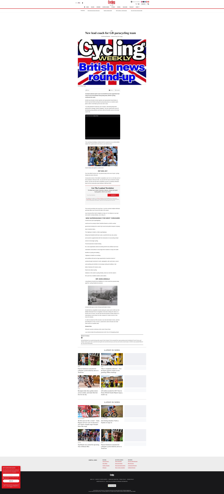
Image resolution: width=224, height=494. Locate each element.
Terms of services (100, 198)
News (87, 7)
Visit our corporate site (127, 490)
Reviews (98, 7)
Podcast (132, 7)
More (137, 7)
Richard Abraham (106, 36)
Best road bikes (118, 461)
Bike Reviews (131, 463)
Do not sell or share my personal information (116, 481)
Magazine (125, 7)
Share (88, 90)
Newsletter (118, 90)
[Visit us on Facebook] (145, 1)
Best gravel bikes (118, 463)
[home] (84, 7)
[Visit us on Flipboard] (148, 1)
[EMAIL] (82, 337)
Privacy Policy (15, 485)
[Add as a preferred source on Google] (112, 485)
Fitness (113, 7)
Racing (92, 7)
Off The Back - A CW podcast (121, 10)
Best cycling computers (120, 467)
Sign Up (11, 481)
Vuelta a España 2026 (108, 10)
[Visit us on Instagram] (141, 1)
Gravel (119, 7)
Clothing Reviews (131, 467)
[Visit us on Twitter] (143, 1)
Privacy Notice (88, 199)
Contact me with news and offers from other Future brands (11, 478)
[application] (102, 127)
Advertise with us (101, 481)
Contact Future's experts (101, 479)
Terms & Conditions (10, 486)
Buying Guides (106, 7)
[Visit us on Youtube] (146, 1)
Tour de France (106, 461)
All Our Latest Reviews (132, 461)
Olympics (104, 467)
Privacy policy (122, 479)
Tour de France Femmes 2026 (136, 10)
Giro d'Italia (105, 463)
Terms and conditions (113, 479)
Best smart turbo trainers (120, 465)
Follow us (111, 90)
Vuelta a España (106, 465)
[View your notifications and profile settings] (82, 3)
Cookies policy (130, 479)
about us (92, 479)
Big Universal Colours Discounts (94, 10)
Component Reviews (132, 465)
